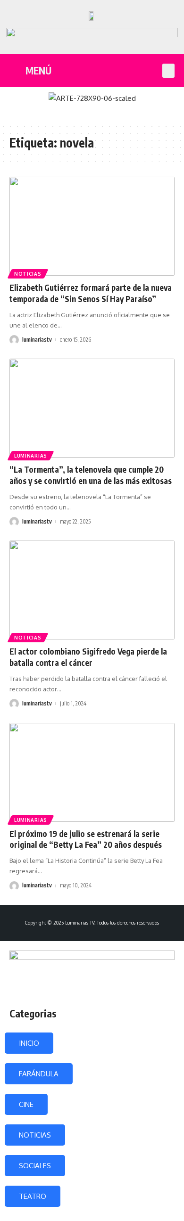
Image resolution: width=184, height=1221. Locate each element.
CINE (26, 1104)
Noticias (28, 274)
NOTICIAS (35, 1135)
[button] (168, 71)
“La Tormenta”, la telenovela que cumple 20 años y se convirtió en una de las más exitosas (90, 475)
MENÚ (38, 70)
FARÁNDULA (39, 1073)
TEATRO (32, 1196)
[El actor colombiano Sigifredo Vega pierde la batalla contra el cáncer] (92, 590)
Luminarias (30, 456)
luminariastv (37, 339)
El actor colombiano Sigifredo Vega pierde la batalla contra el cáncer (88, 657)
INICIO (29, 1043)
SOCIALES (35, 1165)
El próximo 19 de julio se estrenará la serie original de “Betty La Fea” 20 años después (85, 839)
